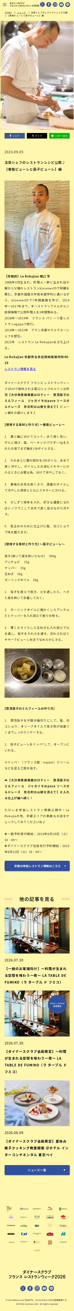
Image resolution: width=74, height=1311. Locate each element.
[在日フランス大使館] (11, 1211)
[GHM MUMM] (50, 1211)
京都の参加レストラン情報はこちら (37, 866)
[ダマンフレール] (37, 1236)
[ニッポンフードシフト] (50, 1244)
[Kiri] (37, 1227)
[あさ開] (63, 1219)
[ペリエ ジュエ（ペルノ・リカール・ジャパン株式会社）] (24, 1219)
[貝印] (24, 1236)
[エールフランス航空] (37, 1211)
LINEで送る (61, 135)
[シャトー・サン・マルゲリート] (50, 1227)
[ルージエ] (50, 1236)
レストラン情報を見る (20, 369)
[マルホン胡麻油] (50, 1219)
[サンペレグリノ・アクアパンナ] (11, 1219)
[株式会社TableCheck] (63, 1244)
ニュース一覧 (37, 1170)
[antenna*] (11, 1244)
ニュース (21, 12)
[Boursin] (24, 1227)
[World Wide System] (37, 1252)
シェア (16, 135)
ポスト (38, 135)
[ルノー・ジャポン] (63, 1211)
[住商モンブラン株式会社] (63, 1236)
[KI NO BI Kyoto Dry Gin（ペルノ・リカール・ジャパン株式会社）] (37, 1219)
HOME (8, 12)
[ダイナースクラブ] (24, 1211)
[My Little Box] (24, 1244)
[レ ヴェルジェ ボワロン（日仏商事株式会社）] (63, 1227)
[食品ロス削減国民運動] (37, 1244)
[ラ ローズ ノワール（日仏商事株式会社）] (11, 1236)
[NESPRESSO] (11, 1227)
